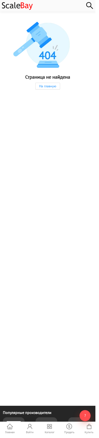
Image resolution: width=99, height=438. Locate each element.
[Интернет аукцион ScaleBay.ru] (17, 8)
